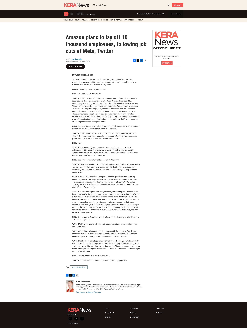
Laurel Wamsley (77, 59)
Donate (178, 5)
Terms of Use (160, 308)
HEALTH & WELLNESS (82, 20)
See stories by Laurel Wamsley (88, 292)
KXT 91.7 (133, 313)
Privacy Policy (134, 317)
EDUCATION (95, 20)
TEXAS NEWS (68, 20)
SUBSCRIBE (167, 63)
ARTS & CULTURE (116, 20)
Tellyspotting (134, 308)
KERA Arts (108, 317)
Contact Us (159, 313)
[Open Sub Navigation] (135, 20)
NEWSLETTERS (129, 20)
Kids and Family (109, 313)
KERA (106, 308)
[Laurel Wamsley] (70, 286)
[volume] (72, 14)
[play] (66, 14)
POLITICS (104, 20)
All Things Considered (78, 267)
